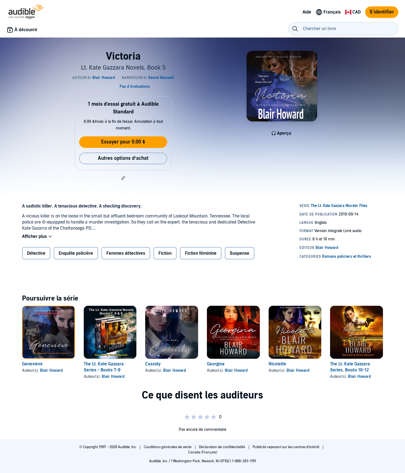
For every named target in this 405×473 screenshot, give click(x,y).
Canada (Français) (202, 452)
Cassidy (153, 364)
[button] (123, 178)
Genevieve (32, 364)
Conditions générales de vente (168, 447)
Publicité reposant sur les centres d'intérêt (286, 447)
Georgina (216, 364)
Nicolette (277, 364)
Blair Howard (51, 370)
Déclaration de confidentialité (222, 447)
